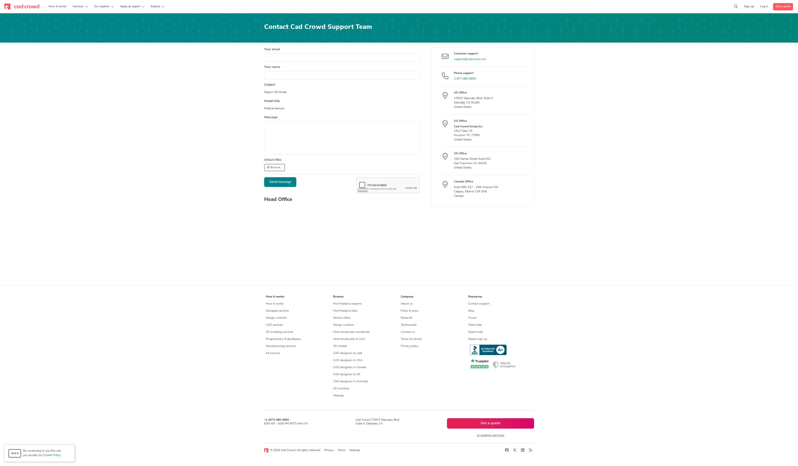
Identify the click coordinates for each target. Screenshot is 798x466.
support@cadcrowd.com (470, 59)
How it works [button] (275, 296)
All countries (341, 388)
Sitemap (338, 395)
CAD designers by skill (347, 353)
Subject (269, 84)
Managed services (277, 310)
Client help (475, 325)
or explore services (490, 435)
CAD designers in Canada (349, 367)
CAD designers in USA (347, 360)
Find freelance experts (347, 303)
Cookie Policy (51, 455)
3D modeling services (279, 332)
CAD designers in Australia (350, 381)
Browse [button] (338, 296)
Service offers (342, 318)
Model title (272, 101)
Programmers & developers (283, 339)
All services (273, 353)
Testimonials (409, 325)
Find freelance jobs (345, 310)
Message (270, 117)
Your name (272, 67)
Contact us (408, 332)
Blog (471, 310)
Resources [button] (475, 296)
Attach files (272, 160)
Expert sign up (477, 339)
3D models (340, 346)
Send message (280, 182)
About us (407, 303)
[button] (80, 6)
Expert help (475, 332)
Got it (14, 453)
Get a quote (783, 6)
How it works (275, 303)
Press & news (410, 310)
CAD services (274, 325)
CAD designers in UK (346, 374)
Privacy (329, 450)
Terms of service (411, 339)
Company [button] (407, 296)
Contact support (479, 303)
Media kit (406, 318)
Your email (272, 49)
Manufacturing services (281, 346)
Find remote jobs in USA (349, 339)
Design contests (276, 318)
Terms (341, 450)
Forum (472, 318)
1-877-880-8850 (465, 78)
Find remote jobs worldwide (351, 332)
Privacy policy (409, 346)
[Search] (736, 6)
